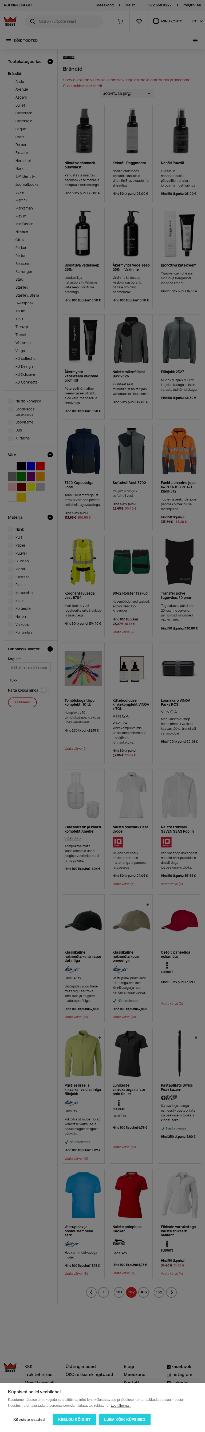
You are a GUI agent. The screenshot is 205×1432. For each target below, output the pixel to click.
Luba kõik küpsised (124, 1420)
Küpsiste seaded (29, 1420)
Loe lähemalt (121, 1405)
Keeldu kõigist (74, 1420)
